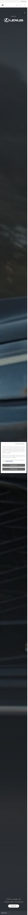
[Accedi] (17, 5)
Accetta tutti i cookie (13, 469)
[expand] (25, 5)
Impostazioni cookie (13, 465)
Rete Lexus (24, 1)
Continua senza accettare (19, 443)
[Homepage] (3, 5)
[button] (24, 13)
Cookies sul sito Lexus (9, 461)
